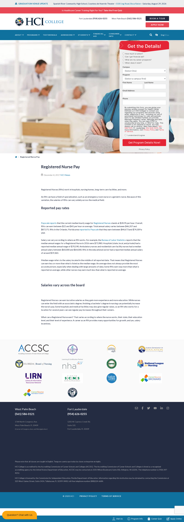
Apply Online (176, 519)
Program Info (137, 519)
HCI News (65, 175)
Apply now (157, 25)
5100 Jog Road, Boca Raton (128, 3)
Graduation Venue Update (33, 3)
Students (83, 35)
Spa (167, 35)
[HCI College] (39, 21)
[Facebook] (142, 408)
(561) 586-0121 (134, 18)
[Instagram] (167, 408)
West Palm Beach (25, 409)
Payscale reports (49, 223)
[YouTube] (155, 408)
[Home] (17, 157)
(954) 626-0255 (100, 18)
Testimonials (50, 35)
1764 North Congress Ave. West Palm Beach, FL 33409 (31, 425)
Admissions (67, 35)
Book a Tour (157, 18)
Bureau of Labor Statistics (114, 240)
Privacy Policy (88, 496)
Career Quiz (156, 519)
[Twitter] (148, 408)
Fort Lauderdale (77, 409)
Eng (162, 35)
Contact (129, 35)
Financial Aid (98, 35)
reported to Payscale (89, 229)
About (18, 35)
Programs (32, 35)
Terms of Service (111, 496)
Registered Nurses (102, 223)
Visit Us (119, 519)
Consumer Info (114, 35)
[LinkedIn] (161, 408)
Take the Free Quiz (112, 10)
